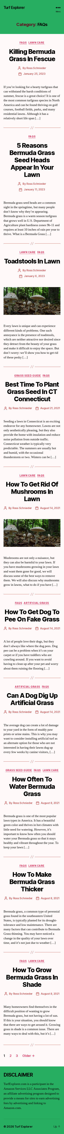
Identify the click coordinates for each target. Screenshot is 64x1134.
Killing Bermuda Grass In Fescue (32, 55)
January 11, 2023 (34, 189)
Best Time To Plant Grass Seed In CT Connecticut (32, 391)
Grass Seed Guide (27, 375)
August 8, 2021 (50, 803)
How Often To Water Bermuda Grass (32, 786)
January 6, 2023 (34, 276)
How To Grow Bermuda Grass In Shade (32, 977)
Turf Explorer (14, 7)
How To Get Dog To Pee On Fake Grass (32, 615)
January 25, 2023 (34, 73)
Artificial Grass (36, 602)
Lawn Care (36, 42)
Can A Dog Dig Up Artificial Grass (32, 699)
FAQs (23, 42)
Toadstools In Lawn (32, 261)
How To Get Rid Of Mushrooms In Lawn (32, 491)
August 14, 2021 (50, 508)
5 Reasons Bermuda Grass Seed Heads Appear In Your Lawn (32, 160)
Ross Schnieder (36, 68)
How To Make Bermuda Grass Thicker (32, 882)
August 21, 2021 (50, 408)
